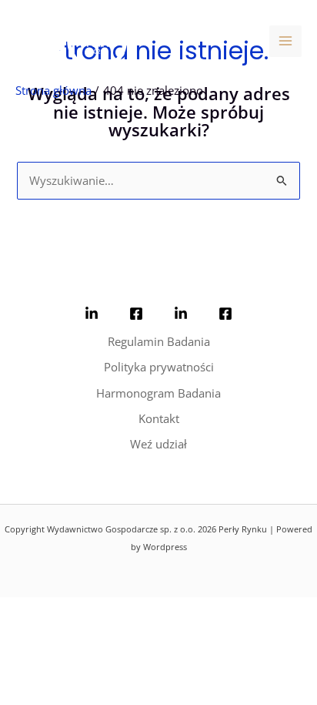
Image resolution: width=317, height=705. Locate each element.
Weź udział (158, 444)
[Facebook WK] (225, 314)
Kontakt (158, 418)
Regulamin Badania (159, 341)
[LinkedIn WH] (91, 314)
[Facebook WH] (136, 314)
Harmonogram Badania (158, 393)
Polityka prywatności (159, 366)
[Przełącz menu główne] (285, 41)
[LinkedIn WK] (181, 314)
